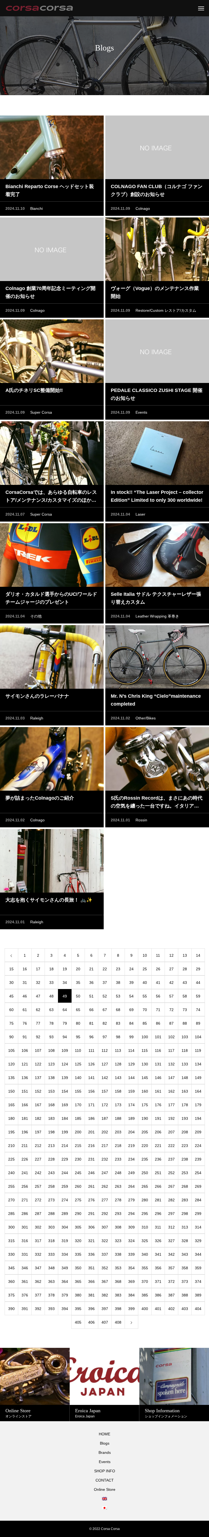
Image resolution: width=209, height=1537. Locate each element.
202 (105, 1132)
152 (38, 1091)
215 (78, 1145)
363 (51, 1281)
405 (78, 1322)
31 (25, 982)
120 (11, 1064)
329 (198, 1241)
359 (198, 1268)
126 (91, 1064)
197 (38, 1132)
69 (131, 1010)
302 (38, 1227)
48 (51, 996)
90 (11, 1037)
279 (131, 1200)
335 (78, 1254)
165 (11, 1105)
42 (171, 982)
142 (105, 1077)
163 (185, 1091)
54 (131, 996)
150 (11, 1091)
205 (145, 1132)
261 (91, 1186)
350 (78, 1268)
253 (185, 1173)
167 (38, 1105)
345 (11, 1268)
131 (158, 1064)
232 (105, 1159)
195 (11, 1132)
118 (185, 1050)
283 (185, 1200)
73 (185, 1010)
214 (65, 1145)
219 (131, 1145)
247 (105, 1173)
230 (78, 1159)
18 (51, 969)
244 (65, 1173)
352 (105, 1268)
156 (91, 1091)
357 (171, 1268)
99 (131, 1037)
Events (141, 412)
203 (118, 1132)
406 (91, 1322)
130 (145, 1064)
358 (185, 1268)
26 (158, 969)
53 (118, 996)
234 (131, 1159)
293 (118, 1213)
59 (198, 996)
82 (105, 1023)
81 (91, 1023)
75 (11, 1023)
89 (198, 1023)
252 (171, 1173)
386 (158, 1295)
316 (24, 1241)
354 (131, 1268)
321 (91, 1241)
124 (65, 1064)
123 (51, 1064)
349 (65, 1268)
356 (158, 1268)
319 (65, 1241)
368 (118, 1281)
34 (65, 982)
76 (25, 1023)
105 (11, 1050)
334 (65, 1254)
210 (11, 1145)
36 (91, 982)
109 (65, 1050)
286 (24, 1213)
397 (105, 1309)
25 (145, 969)
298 (185, 1213)
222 (171, 1145)
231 (91, 1159)
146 (158, 1077)
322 (105, 1241)
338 (118, 1254)
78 (51, 1023)
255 (11, 1186)
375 (11, 1295)
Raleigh (36, 718)
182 (38, 1118)
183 (51, 1118)
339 (131, 1254)
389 (198, 1295)
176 (158, 1105)
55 (145, 996)
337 (105, 1254)
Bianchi (36, 208)
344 (198, 1254)
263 (118, 1186)
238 (185, 1159)
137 (38, 1077)
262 (105, 1186)
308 (118, 1227)
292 (105, 1213)
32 (38, 982)
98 (118, 1037)
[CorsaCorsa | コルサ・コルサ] (39, 8)
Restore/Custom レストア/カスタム (166, 310)
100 (145, 1037)
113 (118, 1050)
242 (38, 1173)
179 (198, 1105)
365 (78, 1281)
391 (24, 1309)
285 (11, 1213)
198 (51, 1132)
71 (158, 1010)
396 (91, 1309)
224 (198, 1145)
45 (11, 996)
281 (158, 1200)
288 (51, 1213)
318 (51, 1241)
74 (198, 1010)
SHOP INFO (104, 1471)
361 (24, 1281)
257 (38, 1186)
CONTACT (105, 1480)
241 (24, 1173)
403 (185, 1309)
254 (198, 1173)
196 (24, 1132)
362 (38, 1281)
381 (91, 1295)
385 (145, 1295)
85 (145, 1023)
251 (158, 1173)
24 (131, 969)
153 (51, 1091)
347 (38, 1268)
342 (171, 1254)
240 (11, 1173)
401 (158, 1309)
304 (65, 1227)
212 (38, 1145)
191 (158, 1118)
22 (105, 969)
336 (91, 1254)
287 (38, 1213)
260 (78, 1186)
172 (105, 1105)
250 (145, 1173)
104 (198, 1037)
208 (185, 1132)
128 (118, 1064)
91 (25, 1037)
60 (11, 1010)
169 (65, 1105)
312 (171, 1227)
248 (118, 1173)
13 (185, 955)
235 (145, 1159)
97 (105, 1037)
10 (145, 955)
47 (38, 996)
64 (65, 1010)
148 (185, 1077)
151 (24, 1091)
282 (171, 1200)
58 (185, 996)
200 (78, 1132)
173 (118, 1105)
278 (118, 1200)
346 (24, 1268)
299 (198, 1213)
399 (131, 1309)
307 (105, 1227)
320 (78, 1241)
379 (65, 1295)
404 (198, 1309)
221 (158, 1145)
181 (24, 1118)
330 (11, 1254)
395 (78, 1309)
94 (65, 1037)
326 (158, 1241)
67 (105, 1010)
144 (131, 1077)
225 (11, 1159)
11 (158, 955)
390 (11, 1309)
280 (145, 1200)
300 (11, 1227)
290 (78, 1213)
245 (78, 1173)
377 (38, 1295)
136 (24, 1077)
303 (51, 1227)
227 (38, 1159)
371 (158, 1281)
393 (51, 1309)
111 (91, 1050)
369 (131, 1281)
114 (131, 1050)
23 (118, 969)
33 (51, 982)
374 (198, 1281)
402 (171, 1309)
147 (171, 1077)
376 (24, 1295)
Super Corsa (41, 412)
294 (131, 1213)
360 (11, 1281)
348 (51, 1268)
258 (51, 1186)
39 (131, 982)
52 (105, 996)
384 (131, 1295)
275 (78, 1200)
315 (11, 1241)
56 (158, 996)
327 (171, 1241)
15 (11, 969)
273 (51, 1200)
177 (171, 1105)
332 (38, 1254)
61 (25, 1010)
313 (185, 1227)
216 (91, 1145)
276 (91, 1200)
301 (24, 1227)
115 (145, 1050)
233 (118, 1159)
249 (131, 1173)
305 (78, 1227)
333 (51, 1254)
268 (185, 1186)
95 (78, 1037)
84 (131, 1023)
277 (105, 1200)
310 (145, 1227)
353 (118, 1268)
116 (158, 1050)
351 (91, 1268)
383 (118, 1295)
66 (91, 1010)
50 (78, 996)
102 (171, 1037)
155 (78, 1091)
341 (158, 1254)
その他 (36, 616)
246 (91, 1173)
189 (131, 1118)
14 (198, 955)
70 (145, 1010)
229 (65, 1159)
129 (131, 1064)
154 (65, 1091)
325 (145, 1241)
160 (145, 1091)
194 (198, 1118)
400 (145, 1309)
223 (185, 1145)
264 (131, 1186)
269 (198, 1186)
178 (185, 1105)
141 (91, 1077)
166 (24, 1105)
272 (38, 1200)
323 (118, 1241)
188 (118, 1118)
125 (78, 1064)
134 (198, 1064)
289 (65, 1213)
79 (65, 1023)
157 (105, 1091)
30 (11, 982)
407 (105, 1322)
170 (78, 1105)
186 (91, 1118)
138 (51, 1077)
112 (105, 1050)
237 (171, 1159)
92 (38, 1037)
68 (118, 1010)
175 (145, 1105)
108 (51, 1050)
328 (185, 1241)
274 (65, 1200)
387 (171, 1295)
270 (11, 1200)
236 (158, 1159)
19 (65, 969)
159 (131, 1091)
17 (38, 969)
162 (171, 1091)
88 (185, 1023)
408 (118, 1322)
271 (24, 1200)
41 (158, 982)
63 (51, 1010)
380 (78, 1295)
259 (65, 1186)
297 (171, 1213)
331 (24, 1254)
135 (11, 1077)
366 (91, 1281)
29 (198, 969)
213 (51, 1145)
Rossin (141, 820)
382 (105, 1295)
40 (145, 982)
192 (171, 1118)
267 (171, 1186)
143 (118, 1077)
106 (24, 1050)
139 (65, 1077)
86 (158, 1023)
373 (185, 1281)
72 (171, 1010)
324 (131, 1241)
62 (38, 1010)
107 (38, 1050)
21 (91, 969)
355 (145, 1268)
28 (185, 969)
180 (11, 1118)
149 (198, 1077)
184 (65, 1118)
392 (38, 1309)
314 (198, 1227)
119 (198, 1050)
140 (78, 1077)
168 (51, 1105)
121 (24, 1064)
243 (51, 1173)
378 (51, 1295)
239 (198, 1159)
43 (185, 982)
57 (171, 996)
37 (105, 982)
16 (25, 969)
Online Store (104, 1489)
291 (91, 1213)
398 (118, 1309)
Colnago (143, 208)
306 (91, 1227)
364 (65, 1281)
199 (65, 1132)
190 (145, 1118)
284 (198, 1200)
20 (78, 969)
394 (65, 1309)
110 (78, 1050)
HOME (104, 1434)
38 (118, 982)
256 (24, 1186)
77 (38, 1023)
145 (145, 1077)
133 (185, 1064)
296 (158, 1213)
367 (105, 1281)
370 (145, 1281)
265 (145, 1186)
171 (91, 1105)
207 (171, 1132)
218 (118, 1145)
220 (145, 1145)
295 (145, 1213)
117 (171, 1050)
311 (158, 1227)
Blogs (104, 1443)
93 (51, 1037)
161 (158, 1091)
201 (91, 1132)
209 (198, 1132)
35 (78, 982)
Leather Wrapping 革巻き (157, 616)
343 (185, 1254)
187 (105, 1118)
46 (25, 996)
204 (131, 1132)
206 (158, 1132)
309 (131, 1227)
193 (185, 1118)
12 (171, 955)
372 (171, 1281)
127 (105, 1064)
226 (24, 1159)
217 (105, 1145)
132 (171, 1064)
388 (185, 1295)
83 (118, 1023)
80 (78, 1023)
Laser (140, 514)
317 (38, 1241)
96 (91, 1037)
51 (91, 996)
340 (145, 1254)
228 (51, 1159)
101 (158, 1037)
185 (78, 1118)
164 (198, 1091)
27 (171, 969)
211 (24, 1145)
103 (185, 1037)
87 (171, 1023)
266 (158, 1186)
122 (38, 1064)
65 (78, 1010)
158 (118, 1091)
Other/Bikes (146, 718)
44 (198, 982)
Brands (105, 1452)
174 (131, 1105)
